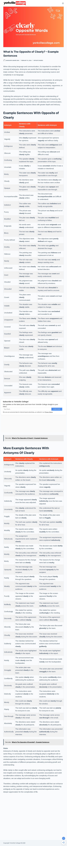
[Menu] (63, 3)
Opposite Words (38, 60)
